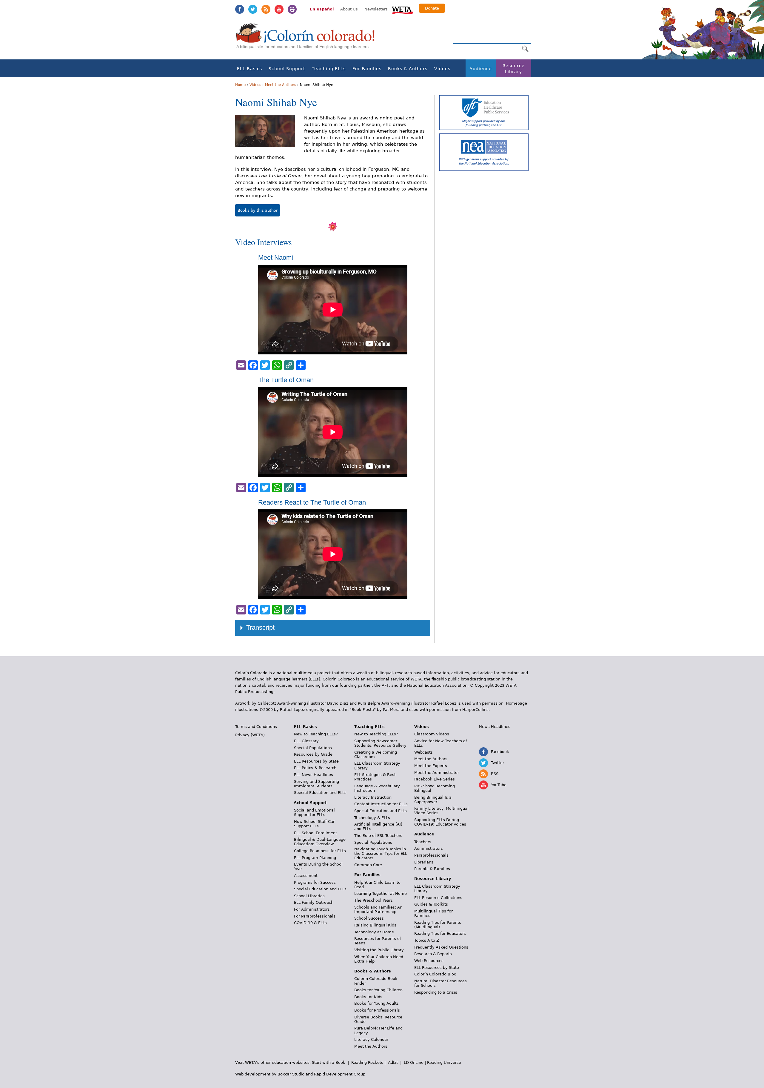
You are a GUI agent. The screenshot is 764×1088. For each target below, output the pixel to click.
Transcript (260, 627)
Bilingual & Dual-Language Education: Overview (320, 841)
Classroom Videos (431, 734)
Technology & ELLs (372, 817)
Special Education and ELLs (320, 792)
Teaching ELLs (329, 68)
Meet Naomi (275, 257)
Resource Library (514, 68)
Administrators (428, 848)
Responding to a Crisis (435, 992)
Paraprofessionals (431, 855)
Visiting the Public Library (379, 950)
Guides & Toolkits (431, 904)
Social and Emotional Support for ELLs (314, 812)
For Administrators (312, 909)
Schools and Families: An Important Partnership (378, 909)
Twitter (252, 9)
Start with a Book (328, 1062)
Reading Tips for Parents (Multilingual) (437, 924)
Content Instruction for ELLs (381, 804)
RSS (265, 9)
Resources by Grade (313, 754)
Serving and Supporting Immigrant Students (316, 783)
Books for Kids (368, 997)
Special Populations (313, 748)
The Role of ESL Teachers (378, 835)
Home (240, 85)
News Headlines (494, 726)
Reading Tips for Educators (440, 933)
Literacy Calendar (371, 1039)
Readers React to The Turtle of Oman (312, 502)
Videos (442, 68)
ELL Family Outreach (313, 902)
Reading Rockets (367, 1062)
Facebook (239, 9)
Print (292, 9)
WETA (403, 10)
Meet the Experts (430, 765)
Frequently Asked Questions (441, 947)
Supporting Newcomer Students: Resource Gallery (380, 743)
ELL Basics (249, 68)
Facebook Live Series (434, 779)
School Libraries (309, 896)
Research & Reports (433, 954)
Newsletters (376, 9)
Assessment (306, 875)
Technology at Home (374, 932)
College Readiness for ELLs (320, 851)
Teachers (422, 842)
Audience (480, 68)
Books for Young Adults (376, 1003)
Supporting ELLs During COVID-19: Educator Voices (440, 821)
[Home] (308, 39)
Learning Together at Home (380, 893)
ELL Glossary (306, 741)
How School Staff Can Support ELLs (314, 823)
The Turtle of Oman (286, 380)
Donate (432, 8)
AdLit (393, 1062)
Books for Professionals (377, 1010)
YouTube (279, 9)
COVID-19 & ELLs (310, 923)
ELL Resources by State (316, 761)
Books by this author (258, 210)
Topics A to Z (426, 940)
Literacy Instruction (373, 797)
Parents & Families (432, 868)
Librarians (423, 862)
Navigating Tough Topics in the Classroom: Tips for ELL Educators (380, 853)
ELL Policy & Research (315, 768)
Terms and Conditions (256, 726)
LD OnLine (413, 1062)
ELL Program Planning (315, 857)
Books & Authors (407, 68)
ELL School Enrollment (315, 833)
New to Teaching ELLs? (316, 734)
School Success (369, 918)
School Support (287, 68)
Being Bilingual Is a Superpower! (433, 799)
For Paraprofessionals (314, 916)
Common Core (368, 865)
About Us (349, 9)
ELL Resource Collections (438, 897)
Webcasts (423, 752)
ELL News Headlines (313, 774)
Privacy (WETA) (250, 735)
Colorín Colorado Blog (435, 974)
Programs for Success (315, 882)
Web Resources (428, 960)
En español (322, 9)
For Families (366, 68)
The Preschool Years (373, 900)
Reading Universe (444, 1062)
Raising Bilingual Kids (375, 925)
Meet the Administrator (436, 772)
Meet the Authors (280, 85)
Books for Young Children (378, 990)
